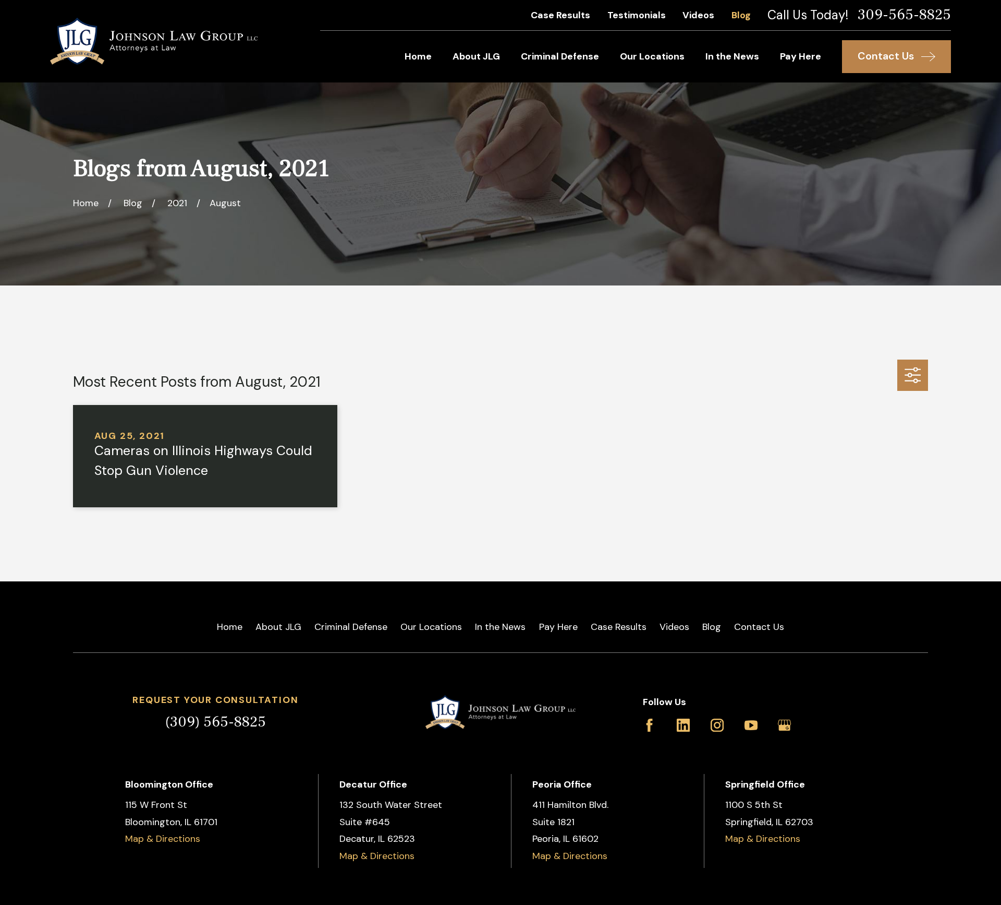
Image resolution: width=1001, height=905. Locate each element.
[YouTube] (751, 725)
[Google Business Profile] (784, 725)
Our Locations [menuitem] (652, 56)
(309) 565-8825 (215, 722)
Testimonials (636, 15)
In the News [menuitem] (732, 56)
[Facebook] (649, 725)
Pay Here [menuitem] (800, 56)
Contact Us (759, 627)
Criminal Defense (350, 627)
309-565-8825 (904, 14)
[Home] (154, 41)
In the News (500, 627)
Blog (741, 15)
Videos (698, 15)
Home (229, 627)
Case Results (560, 15)
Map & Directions (162, 838)
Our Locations (431, 627)
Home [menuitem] (418, 56)
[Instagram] (717, 725)
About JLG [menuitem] (476, 56)
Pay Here (558, 627)
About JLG (278, 627)
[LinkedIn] (683, 725)
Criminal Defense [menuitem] (560, 56)
